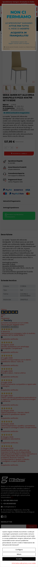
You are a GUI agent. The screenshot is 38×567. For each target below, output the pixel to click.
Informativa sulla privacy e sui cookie (24, 563)
